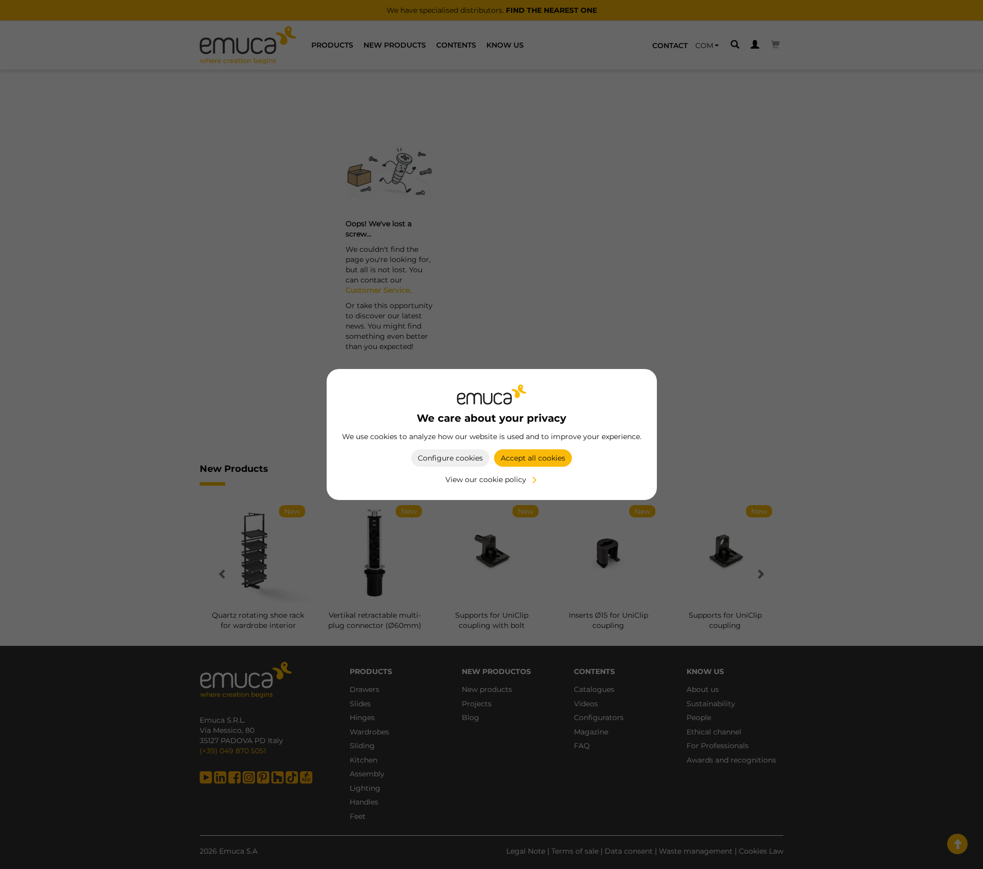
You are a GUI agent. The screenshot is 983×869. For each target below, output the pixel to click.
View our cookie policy (485, 479)
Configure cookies (450, 458)
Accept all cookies (533, 458)
